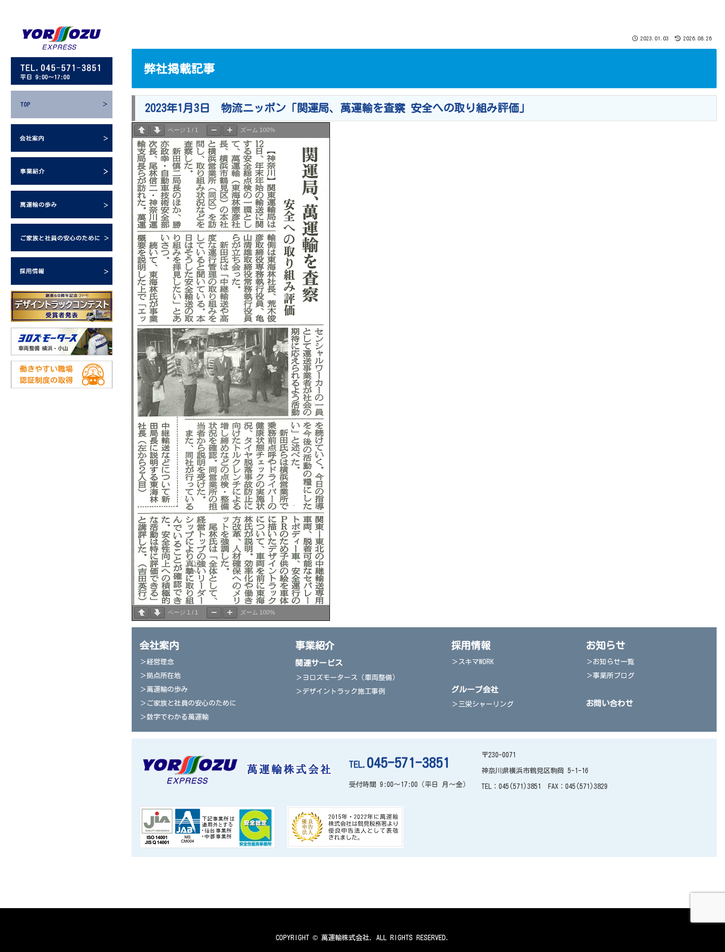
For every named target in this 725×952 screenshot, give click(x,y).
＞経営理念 (157, 661)
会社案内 (159, 645)
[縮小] (214, 130)
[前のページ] (141, 130)
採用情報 (471, 645)
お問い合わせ (609, 703)
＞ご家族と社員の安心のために (188, 703)
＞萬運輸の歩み (164, 689)
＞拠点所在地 (160, 675)
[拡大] (229, 130)
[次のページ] (157, 130)
